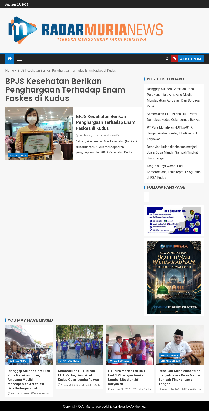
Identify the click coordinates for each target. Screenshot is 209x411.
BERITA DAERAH (18, 361)
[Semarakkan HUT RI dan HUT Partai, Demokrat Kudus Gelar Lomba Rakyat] (79, 345)
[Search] (167, 59)
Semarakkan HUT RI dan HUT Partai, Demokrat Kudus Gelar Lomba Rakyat (78, 375)
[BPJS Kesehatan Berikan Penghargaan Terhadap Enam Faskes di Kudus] (39, 133)
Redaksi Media (111, 135)
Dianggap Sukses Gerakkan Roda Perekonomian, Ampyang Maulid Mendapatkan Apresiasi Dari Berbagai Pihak (29, 379)
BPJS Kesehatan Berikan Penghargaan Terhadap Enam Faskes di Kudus (105, 122)
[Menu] (19, 59)
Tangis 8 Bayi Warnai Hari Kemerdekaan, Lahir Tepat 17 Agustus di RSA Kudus (174, 171)
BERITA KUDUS (18, 155)
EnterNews (118, 406)
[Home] (10, 59)
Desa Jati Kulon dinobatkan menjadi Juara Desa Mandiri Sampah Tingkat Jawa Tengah (172, 152)
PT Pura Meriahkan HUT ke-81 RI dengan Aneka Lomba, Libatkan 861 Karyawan (172, 133)
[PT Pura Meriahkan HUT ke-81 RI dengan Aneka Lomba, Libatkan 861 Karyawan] (130, 345)
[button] (19, 59)
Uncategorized (70, 361)
